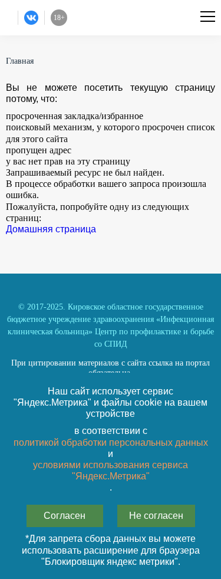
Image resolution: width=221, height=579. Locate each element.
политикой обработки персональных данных (111, 442)
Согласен (64, 516)
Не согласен (156, 516)
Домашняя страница (51, 229)
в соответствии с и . (111, 459)
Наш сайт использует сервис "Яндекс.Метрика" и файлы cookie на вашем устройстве (110, 402)
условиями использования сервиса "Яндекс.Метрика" (110, 470)
